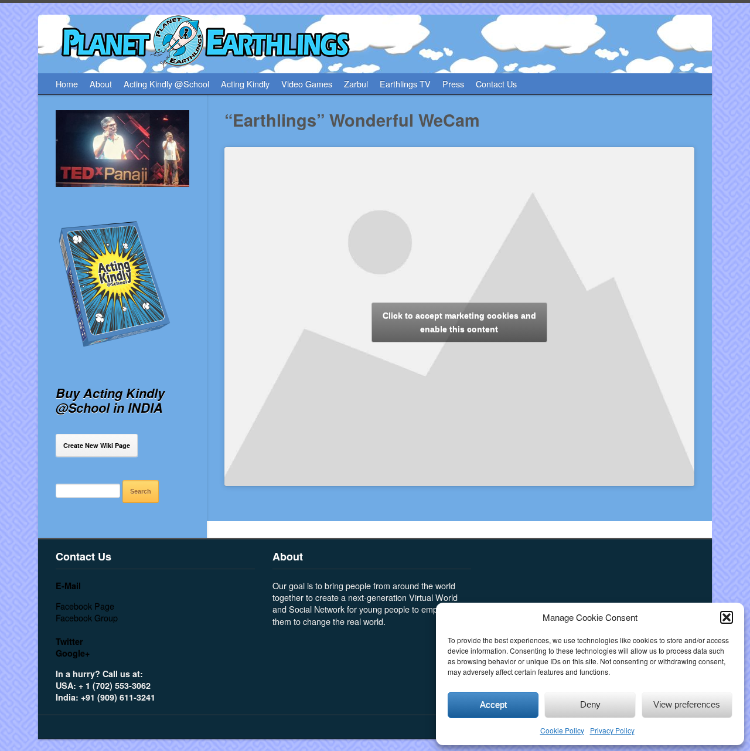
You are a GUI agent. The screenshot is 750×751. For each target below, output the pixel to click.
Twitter (69, 641)
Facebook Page (85, 606)
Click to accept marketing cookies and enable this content (459, 322)
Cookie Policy (562, 730)
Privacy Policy (612, 730)
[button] (726, 617)
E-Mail (68, 586)
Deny (590, 704)
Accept (493, 704)
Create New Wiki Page (96, 445)
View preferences (686, 704)
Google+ (73, 653)
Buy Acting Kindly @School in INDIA (110, 400)
